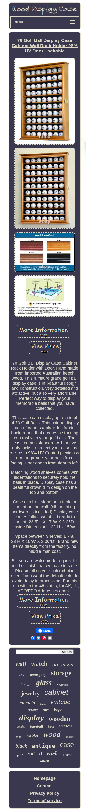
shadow (65, 726)
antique (43, 746)
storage (61, 673)
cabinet (56, 692)
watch (39, 663)
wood (52, 734)
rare (46, 710)
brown (26, 685)
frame (51, 726)
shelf (19, 736)
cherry (69, 736)
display (31, 717)
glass (44, 682)
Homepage (45, 778)
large (67, 755)
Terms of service (45, 800)
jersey (33, 709)
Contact (45, 785)
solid (35, 754)
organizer (63, 664)
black (21, 746)
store (44, 760)
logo (58, 709)
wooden (59, 718)
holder (32, 735)
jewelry (30, 693)
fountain (27, 702)
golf (20, 755)
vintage (60, 701)
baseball (36, 726)
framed (62, 685)
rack (52, 753)
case (67, 744)
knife (43, 704)
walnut (21, 675)
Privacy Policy (44, 793)
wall (21, 663)
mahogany (38, 675)
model (21, 726)
